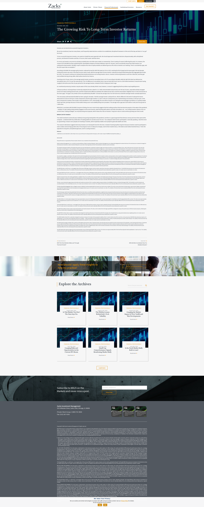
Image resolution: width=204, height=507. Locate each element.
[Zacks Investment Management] (54, 6)
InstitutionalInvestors (127, 7)
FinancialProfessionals (111, 7)
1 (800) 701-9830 (76, 412)
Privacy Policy (124, 501)
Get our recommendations (134, 266)
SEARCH (154, 1)
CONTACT (140, 1)
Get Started (149, 6)
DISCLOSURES (149, 1)
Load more (102, 368)
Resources (139, 7)
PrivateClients (97, 7)
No (105, 505)
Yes (100, 505)
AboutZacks (87, 7)
